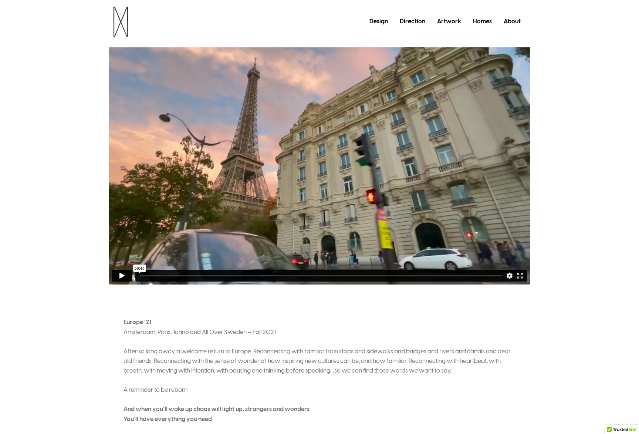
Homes (482, 21)
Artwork (449, 21)
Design (378, 21)
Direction (412, 21)
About (512, 21)
